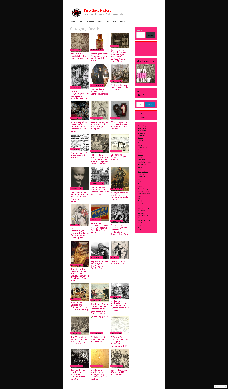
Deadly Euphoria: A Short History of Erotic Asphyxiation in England (99, 125)
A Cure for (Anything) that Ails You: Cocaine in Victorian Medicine (80, 94)
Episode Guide (90, 21)
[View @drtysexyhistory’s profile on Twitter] (141, 95)
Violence (140, 230)
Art (139, 143)
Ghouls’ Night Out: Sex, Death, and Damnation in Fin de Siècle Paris (100, 190)
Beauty (140, 145)
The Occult (141, 211)
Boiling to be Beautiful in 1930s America (119, 157)
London (140, 186)
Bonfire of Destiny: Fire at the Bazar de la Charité (119, 87)
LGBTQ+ (140, 182)
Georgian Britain (143, 172)
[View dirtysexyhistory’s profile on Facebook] (139, 95)
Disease (140, 155)
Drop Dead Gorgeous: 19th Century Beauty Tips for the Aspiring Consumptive (80, 233)
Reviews (140, 203)
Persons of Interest (144, 194)
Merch (100, 21)
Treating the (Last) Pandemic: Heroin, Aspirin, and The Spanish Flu (99, 57)
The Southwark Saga (144, 220)
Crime (140, 150)
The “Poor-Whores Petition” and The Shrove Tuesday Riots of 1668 (79, 340)
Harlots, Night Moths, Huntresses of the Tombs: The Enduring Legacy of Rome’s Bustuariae (99, 159)
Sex (139, 206)
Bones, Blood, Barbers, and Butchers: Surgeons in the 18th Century (79, 306)
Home (73, 21)
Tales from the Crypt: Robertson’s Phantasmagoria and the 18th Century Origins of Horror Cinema (119, 55)
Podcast (80, 21)
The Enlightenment (144, 208)
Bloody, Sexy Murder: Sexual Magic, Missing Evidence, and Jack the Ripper (99, 374)
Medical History (143, 189)
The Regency (142, 213)
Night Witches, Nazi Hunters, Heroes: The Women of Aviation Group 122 (99, 264)
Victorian (141, 228)
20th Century (142, 135)
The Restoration (143, 218)
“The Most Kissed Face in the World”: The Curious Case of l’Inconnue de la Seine (79, 197)
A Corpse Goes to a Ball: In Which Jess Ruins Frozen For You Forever (120, 125)
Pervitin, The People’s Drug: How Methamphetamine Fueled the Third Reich (99, 228)
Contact (107, 21)
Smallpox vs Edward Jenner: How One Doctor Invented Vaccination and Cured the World (99, 308)
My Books (123, 21)
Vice (139, 225)
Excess (140, 167)
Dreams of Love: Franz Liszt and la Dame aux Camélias (99, 91)
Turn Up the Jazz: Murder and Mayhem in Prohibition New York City (78, 374)
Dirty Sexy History (97, 10)
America (140, 138)
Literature (141, 184)
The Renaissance (143, 215)
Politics (140, 199)
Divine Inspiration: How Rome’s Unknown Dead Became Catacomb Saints (79, 126)
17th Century (142, 128)
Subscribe (150, 104)
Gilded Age (141, 174)
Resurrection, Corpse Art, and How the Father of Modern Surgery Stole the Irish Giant (120, 229)
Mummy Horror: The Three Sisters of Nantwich (80, 155)
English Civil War (143, 165)
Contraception (142, 148)
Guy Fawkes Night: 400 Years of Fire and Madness (119, 372)
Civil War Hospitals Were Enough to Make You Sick (99, 339)
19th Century (142, 133)
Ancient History (143, 140)
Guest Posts (141, 177)
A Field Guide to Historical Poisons (119, 262)
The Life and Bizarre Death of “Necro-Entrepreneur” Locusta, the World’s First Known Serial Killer (80, 275)
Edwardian (141, 160)
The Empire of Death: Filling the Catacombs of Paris (79, 56)
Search (139, 30)
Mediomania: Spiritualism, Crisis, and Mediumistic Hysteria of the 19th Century (120, 305)
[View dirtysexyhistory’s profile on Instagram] (143, 95)
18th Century (142, 131)
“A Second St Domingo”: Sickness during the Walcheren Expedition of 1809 (120, 341)
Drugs (140, 157)
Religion (140, 201)
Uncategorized (142, 223)
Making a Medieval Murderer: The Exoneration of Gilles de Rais (120, 196)
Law (139, 179)
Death (140, 152)
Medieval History (143, 191)
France (140, 169)
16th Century (142, 126)
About (115, 21)
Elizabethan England (144, 162)
